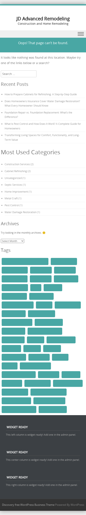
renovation (10, 365)
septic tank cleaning (37, 383)
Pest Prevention (39, 357)
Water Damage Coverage (49, 400)
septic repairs (70, 374)
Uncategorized (13, 178)
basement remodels (64, 261)
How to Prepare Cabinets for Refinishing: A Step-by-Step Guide (41, 94)
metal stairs (32, 348)
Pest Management (14, 357)
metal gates (35, 339)
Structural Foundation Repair (48, 391)
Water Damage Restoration (20, 212)
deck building (53, 287)
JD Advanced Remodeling (43, 18)
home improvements (41, 313)
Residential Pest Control (35, 365)
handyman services (68, 304)
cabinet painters (41, 270)
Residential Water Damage (19, 374)
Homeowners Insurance (17, 322)
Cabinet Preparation (15, 278)
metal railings (11, 348)
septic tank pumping (15, 391)
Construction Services (17, 164)
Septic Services (13, 184)
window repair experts (52, 409)
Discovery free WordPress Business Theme (28, 505)
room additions (48, 374)
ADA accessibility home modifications (25, 261)
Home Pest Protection (49, 322)
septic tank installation (68, 383)
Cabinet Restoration (15, 287)
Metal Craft (11, 198)
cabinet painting (65, 270)
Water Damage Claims (16, 400)
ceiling (35, 287)
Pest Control (12, 205)
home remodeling (13, 331)
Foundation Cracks (14, 296)
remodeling (60, 357)
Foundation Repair (41, 296)
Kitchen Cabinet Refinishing (44, 331)
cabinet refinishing (66, 278)
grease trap (44, 304)
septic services (12, 383)
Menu (43, 34)
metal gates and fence (61, 339)
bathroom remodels (15, 270)
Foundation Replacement (18, 304)
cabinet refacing (41, 278)
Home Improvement (16, 191)
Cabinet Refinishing (16, 171)
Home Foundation (14, 313)
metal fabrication (13, 339)
